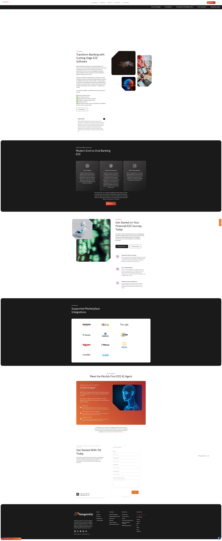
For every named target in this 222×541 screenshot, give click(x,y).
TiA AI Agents (168, 7)
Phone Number (115, 464)
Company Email (115, 458)
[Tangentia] (8, 2)
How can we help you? (117, 447)
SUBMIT (135, 492)
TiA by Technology (155, 7)
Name (114, 451)
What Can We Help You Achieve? (119, 477)
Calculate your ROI (121, 246)
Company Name (116, 471)
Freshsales (127, 496)
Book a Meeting (81, 109)
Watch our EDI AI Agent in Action (115, 431)
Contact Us (220, 222)
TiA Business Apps (215, 7)
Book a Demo (110, 203)
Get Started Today (135, 246)
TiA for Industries (201, 7)
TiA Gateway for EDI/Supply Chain (184, 7)
